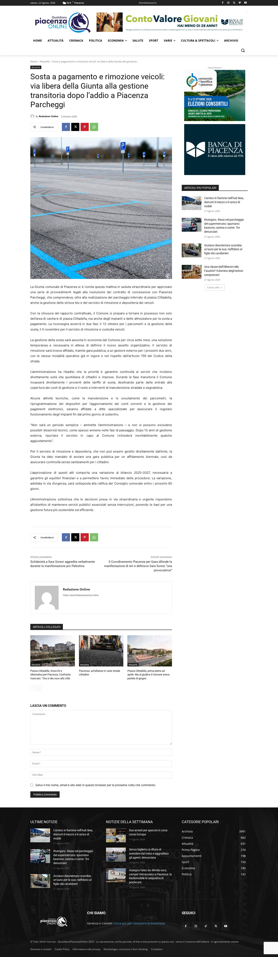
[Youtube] (245, 3)
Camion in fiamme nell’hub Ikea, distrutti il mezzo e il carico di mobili (224, 202)
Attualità (44, 61)
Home (33, 61)
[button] (243, 50)
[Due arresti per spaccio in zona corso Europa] (116, 835)
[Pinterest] (85, 127)
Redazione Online (48, 116)
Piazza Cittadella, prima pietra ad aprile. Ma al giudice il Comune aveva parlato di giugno (148, 674)
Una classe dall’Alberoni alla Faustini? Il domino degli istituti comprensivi (223, 270)
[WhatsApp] (94, 127)
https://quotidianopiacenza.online (81, 595)
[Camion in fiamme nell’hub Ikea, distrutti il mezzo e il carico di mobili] (191, 203)
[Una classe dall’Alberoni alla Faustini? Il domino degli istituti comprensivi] (191, 272)
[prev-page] (32, 688)
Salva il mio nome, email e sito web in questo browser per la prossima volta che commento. (95, 785)
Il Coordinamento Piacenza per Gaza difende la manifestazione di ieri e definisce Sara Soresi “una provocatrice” (138, 566)
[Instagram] (228, 3)
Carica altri (213, 287)
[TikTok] (206, 926)
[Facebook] (222, 3)
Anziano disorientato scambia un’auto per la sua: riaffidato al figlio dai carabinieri (223, 249)
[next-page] (39, 688)
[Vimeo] (239, 3)
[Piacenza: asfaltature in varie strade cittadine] (101, 650)
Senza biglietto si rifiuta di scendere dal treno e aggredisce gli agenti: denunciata (149, 853)
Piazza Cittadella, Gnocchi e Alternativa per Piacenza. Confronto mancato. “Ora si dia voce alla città (50, 674)
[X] (234, 3)
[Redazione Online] (33, 116)
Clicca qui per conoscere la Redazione (139, 923)
